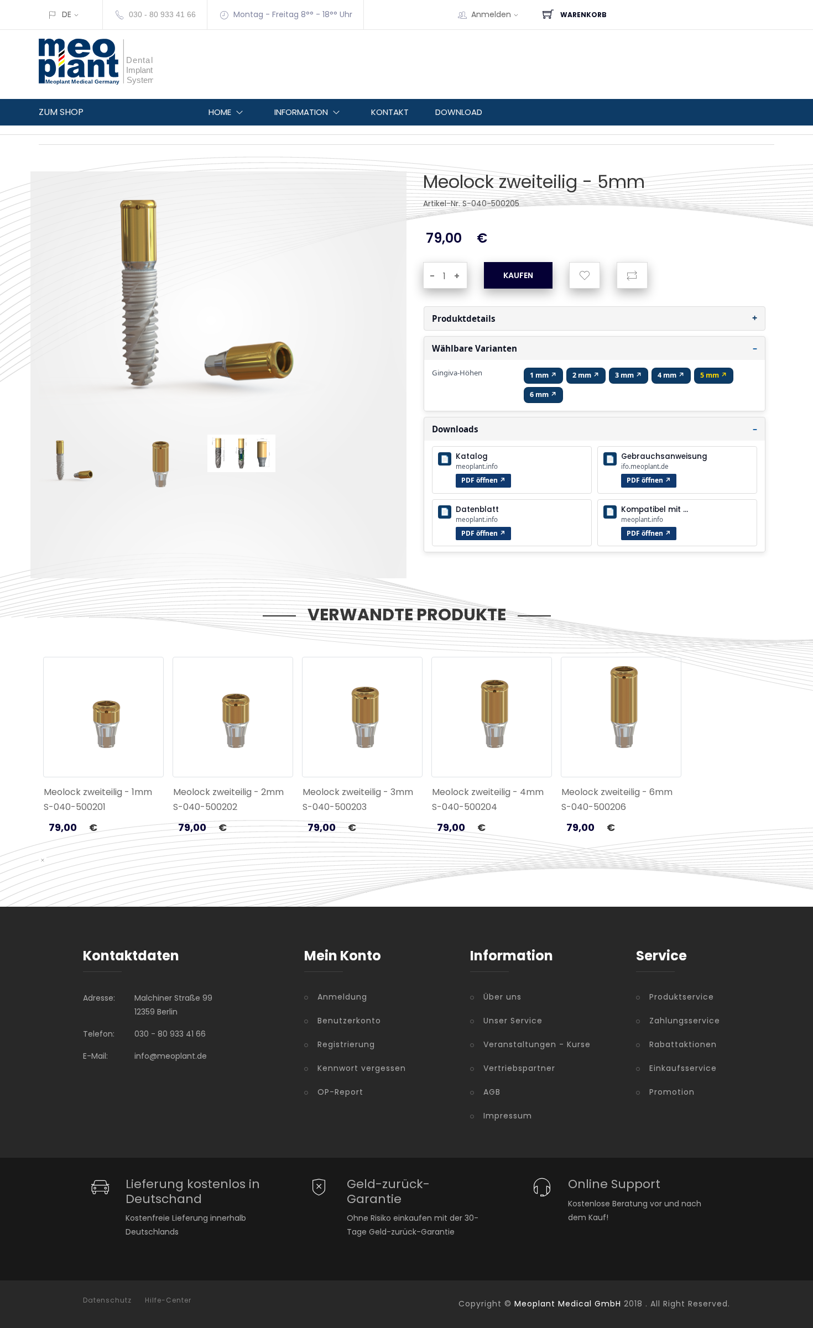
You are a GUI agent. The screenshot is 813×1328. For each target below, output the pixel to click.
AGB (492, 1091)
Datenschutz (107, 1300)
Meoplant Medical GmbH (567, 1303)
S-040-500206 (593, 807)
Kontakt (390, 112)
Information (301, 112)
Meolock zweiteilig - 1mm (98, 792)
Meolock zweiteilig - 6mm (617, 792)
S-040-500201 (75, 807)
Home (220, 112)
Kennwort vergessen (361, 1068)
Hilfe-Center (168, 1300)
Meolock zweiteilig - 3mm (358, 792)
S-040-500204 (464, 807)
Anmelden (491, 14)
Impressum (507, 1115)
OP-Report (340, 1091)
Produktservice (681, 996)
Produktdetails (464, 318)
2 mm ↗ (586, 375)
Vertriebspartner (519, 1068)
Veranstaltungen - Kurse (537, 1044)
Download (458, 112)
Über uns (502, 996)
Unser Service (513, 1020)
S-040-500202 (205, 807)
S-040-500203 (335, 807)
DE (66, 14)
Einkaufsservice (683, 1068)
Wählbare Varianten (474, 348)
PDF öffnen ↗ (483, 480)
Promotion (672, 1091)
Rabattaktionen (683, 1044)
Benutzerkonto (349, 1020)
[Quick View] (146, 752)
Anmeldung (342, 996)
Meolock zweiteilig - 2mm (228, 792)
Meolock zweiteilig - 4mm (488, 792)
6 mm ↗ (543, 394)
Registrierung (346, 1044)
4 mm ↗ (671, 375)
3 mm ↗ (628, 375)
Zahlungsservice (684, 1020)
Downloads (455, 429)
